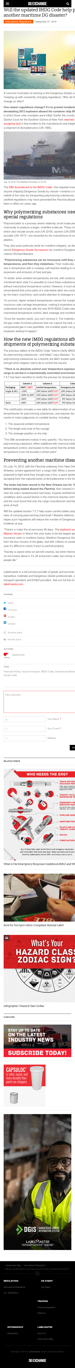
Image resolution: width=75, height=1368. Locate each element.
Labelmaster (18, 654)
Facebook (12, 609)
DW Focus (37, 3)
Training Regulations (46, 1307)
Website (51, 738)
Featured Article (12, 671)
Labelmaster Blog (37, 1360)
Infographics (12, 1333)
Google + (12, 616)
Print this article (14, 639)
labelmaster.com (13, 584)
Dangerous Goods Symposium (30, 250)
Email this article (15, 632)
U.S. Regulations (11, 1292)
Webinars (42, 1312)
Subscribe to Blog (45, 1338)
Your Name (53, 719)
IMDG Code (47, 671)
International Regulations (18, 21)
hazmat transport (31, 671)
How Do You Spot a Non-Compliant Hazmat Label (34, 925)
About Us (42, 1333)
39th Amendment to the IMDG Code (30, 187)
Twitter (10, 602)
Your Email (53, 728)
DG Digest (45, 1286)
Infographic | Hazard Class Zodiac (24, 1006)
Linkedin (11, 623)
